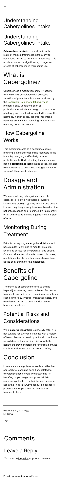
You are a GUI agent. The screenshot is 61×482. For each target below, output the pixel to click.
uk (27, 410)
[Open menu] (5, 6)
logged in (23, 458)
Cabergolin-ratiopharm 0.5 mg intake (28, 102)
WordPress (31, 476)
